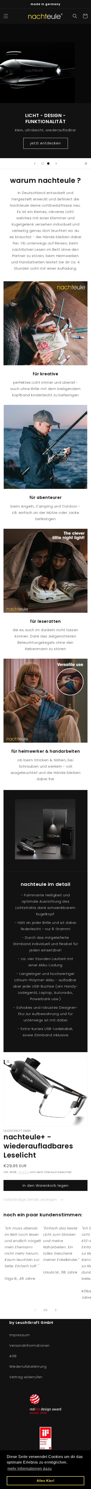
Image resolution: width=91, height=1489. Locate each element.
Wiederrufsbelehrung (27, 1366)
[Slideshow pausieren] (86, 163)
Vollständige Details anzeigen (31, 1199)
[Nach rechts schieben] (56, 1310)
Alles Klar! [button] (46, 1480)
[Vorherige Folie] (35, 163)
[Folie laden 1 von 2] (43, 163)
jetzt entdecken (45, 143)
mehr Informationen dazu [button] (29, 1469)
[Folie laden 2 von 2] (48, 163)
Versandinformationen (29, 1345)
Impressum (19, 1335)
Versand (23, 1172)
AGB (13, 1356)
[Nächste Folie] (56, 163)
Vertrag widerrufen (25, 1377)
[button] (6, 16)
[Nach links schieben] (35, 1310)
